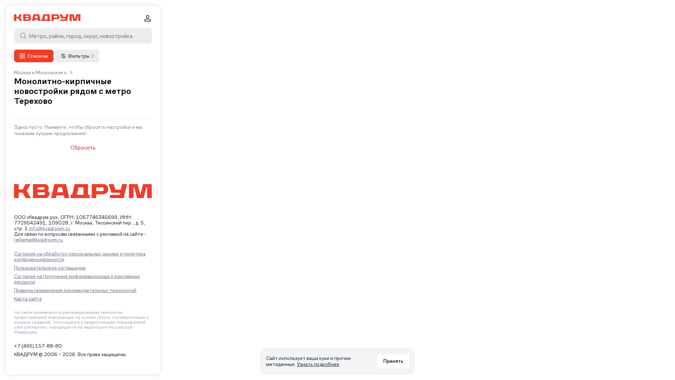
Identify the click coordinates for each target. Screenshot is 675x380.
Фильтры (81, 56)
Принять (393, 361)
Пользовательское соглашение (50, 268)
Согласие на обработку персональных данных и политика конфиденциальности (80, 256)
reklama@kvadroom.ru (38, 239)
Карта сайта (27, 299)
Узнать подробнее (318, 364)
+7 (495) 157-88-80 (38, 346)
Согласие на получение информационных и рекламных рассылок (77, 279)
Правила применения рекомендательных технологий (75, 290)
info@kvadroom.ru (49, 228)
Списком (37, 56)
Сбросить (83, 148)
